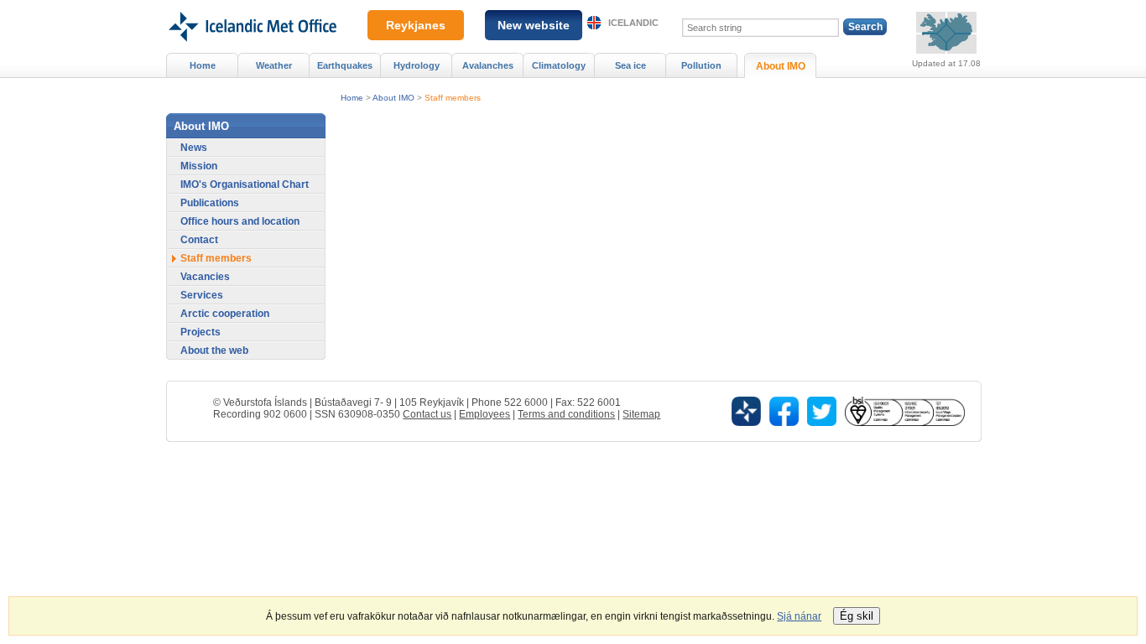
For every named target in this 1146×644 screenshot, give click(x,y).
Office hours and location (240, 221)
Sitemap (641, 414)
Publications (209, 203)
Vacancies (205, 277)
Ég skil (856, 616)
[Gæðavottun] (904, 410)
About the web (214, 350)
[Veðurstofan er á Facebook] (784, 410)
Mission (198, 166)
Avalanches (487, 65)
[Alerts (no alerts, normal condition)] (946, 33)
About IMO (393, 97)
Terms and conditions (566, 414)
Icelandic (633, 23)
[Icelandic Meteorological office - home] (251, 6)
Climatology (559, 65)
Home (352, 97)
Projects (200, 332)
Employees (484, 414)
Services (201, 295)
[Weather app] (746, 410)
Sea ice (630, 65)
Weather (274, 65)
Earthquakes (344, 65)
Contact (199, 240)
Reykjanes (415, 25)
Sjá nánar (799, 616)
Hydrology (416, 65)
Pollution (701, 65)
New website (533, 25)
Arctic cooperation (224, 313)
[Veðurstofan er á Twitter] (821, 410)
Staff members (453, 97)
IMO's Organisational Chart (244, 184)
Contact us (427, 414)
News (193, 147)
